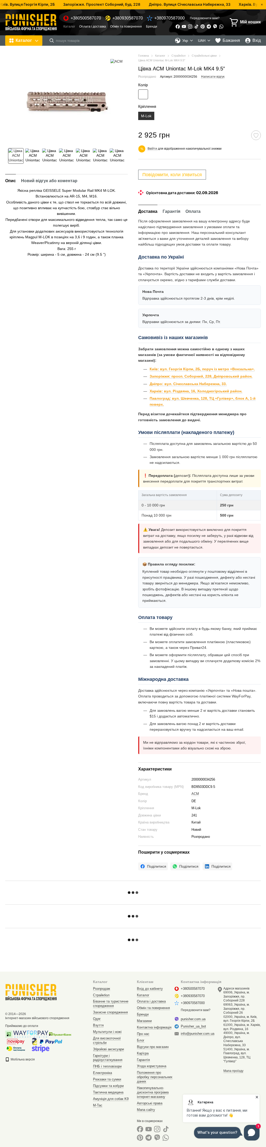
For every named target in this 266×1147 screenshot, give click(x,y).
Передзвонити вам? (205, 18)
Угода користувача (151, 1066)
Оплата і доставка (92, 26)
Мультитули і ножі (107, 1032)
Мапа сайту (146, 1110)
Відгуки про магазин (153, 1047)
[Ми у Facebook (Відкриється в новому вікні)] (178, 26)
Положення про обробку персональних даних (154, 1077)
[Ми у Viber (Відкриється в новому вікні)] (215, 26)
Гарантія (143, 1060)
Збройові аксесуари (108, 1049)
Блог (140, 1040)
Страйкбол (101, 995)
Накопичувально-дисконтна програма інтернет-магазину (153, 1092)
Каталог (69, 26)
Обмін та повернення (126, 26)
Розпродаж (101, 989)
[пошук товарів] (52, 40)
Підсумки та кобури (108, 1086)
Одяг (97, 1019)
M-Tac (97, 1105)
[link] (153, 866)
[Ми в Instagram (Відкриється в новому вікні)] (190, 26)
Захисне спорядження (110, 1012)
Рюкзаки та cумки (107, 1079)
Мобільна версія (22, 1059)
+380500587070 (86, 18)
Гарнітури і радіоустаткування (107, 1058)
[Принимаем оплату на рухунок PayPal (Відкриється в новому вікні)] (51, 1041)
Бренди (151, 26)
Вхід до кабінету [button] (150, 989)
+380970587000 (169, 18)
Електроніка (102, 1073)
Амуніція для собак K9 (111, 1099)
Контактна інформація (154, 1027)
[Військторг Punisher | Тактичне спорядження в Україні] (31, 992)
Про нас (143, 1034)
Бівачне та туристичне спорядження (110, 1003)
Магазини (144, 1021)
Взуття (98, 1025)
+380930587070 (127, 18)
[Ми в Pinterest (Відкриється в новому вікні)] (203, 26)
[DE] (143, 94)
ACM (195, 794)
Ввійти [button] (152, 148)
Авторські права (149, 1103)
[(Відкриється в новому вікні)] (40, 1048)
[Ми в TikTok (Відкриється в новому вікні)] (196, 26)
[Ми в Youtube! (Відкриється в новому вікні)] (184, 26)
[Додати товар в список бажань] (256, 135)
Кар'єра (143, 1053)
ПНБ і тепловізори (107, 1066)
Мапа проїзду (233, 1071)
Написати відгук (212, 76)
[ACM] (116, 61)
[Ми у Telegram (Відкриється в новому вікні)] (209, 26)
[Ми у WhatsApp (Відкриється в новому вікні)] (221, 26)
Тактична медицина (108, 1092)
